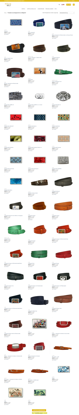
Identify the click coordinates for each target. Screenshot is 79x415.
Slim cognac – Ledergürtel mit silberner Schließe (13, 379)
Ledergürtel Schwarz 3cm (9, 285)
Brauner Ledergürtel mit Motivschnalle (11, 83)
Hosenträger (41, 8)
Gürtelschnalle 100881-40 (9, 104)
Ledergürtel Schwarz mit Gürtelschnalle (35, 285)
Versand (7, 34)
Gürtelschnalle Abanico (32, 126)
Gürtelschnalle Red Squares (33, 168)
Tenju (5, 401)
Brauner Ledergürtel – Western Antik (34, 57)
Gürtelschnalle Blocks (56, 126)
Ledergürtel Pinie (31, 263)
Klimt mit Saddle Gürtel (8, 58)
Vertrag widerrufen (39, 410)
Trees (29, 401)
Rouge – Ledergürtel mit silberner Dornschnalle (60, 333)
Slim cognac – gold (55, 356)
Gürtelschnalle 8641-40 (56, 104)
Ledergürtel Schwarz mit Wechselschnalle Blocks (13, 308)
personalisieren (49, 8)
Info (56, 8)
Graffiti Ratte (30, 79)
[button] (68, 5)
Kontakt (69, 0)
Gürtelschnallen (31, 8)
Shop (5, 12)
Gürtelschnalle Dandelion (8, 147)
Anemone (6, 31)
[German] (63, 4)
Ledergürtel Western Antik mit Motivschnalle (12, 333)
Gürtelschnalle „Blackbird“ (9, 126)
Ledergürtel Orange (31, 240)
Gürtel (23, 8)
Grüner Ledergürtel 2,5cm (57, 81)
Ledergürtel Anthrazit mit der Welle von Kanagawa (13, 215)
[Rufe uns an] (74, 0)
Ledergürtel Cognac (31, 215)
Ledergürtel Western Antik (56, 308)
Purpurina (30, 332)
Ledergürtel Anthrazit (56, 57)
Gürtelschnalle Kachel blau (9, 168)
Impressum (65, 0)
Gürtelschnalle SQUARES (56, 168)
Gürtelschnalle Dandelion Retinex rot (35, 147)
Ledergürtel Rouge (55, 263)
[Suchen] (59, 5)
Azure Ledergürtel (31, 32)
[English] (62, 4)
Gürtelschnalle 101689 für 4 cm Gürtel (35, 104)
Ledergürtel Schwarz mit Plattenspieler (59, 285)
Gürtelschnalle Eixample (56, 147)
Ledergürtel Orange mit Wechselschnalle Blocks (13, 263)
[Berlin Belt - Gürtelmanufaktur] (8, 5)
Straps (53, 378)
